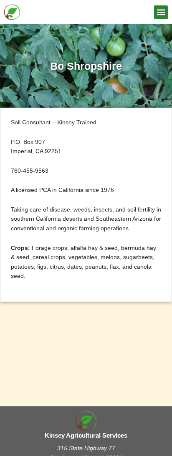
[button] (161, 12)
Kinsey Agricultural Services (86, 435)
